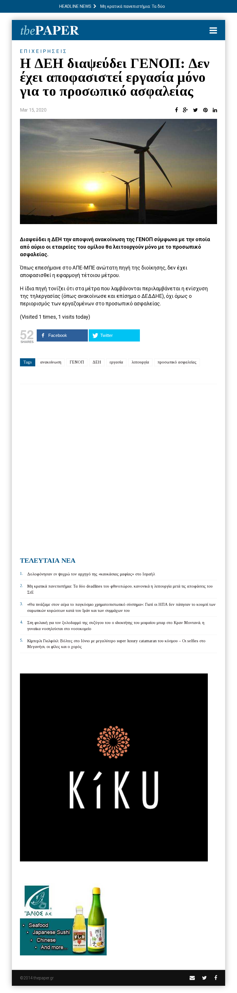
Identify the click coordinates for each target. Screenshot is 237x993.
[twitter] (204, 978)
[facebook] (215, 978)
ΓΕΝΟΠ (77, 362)
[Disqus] (118, 468)
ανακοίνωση (50, 362)
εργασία (116, 362)
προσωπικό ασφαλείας (177, 362)
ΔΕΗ (96, 362)
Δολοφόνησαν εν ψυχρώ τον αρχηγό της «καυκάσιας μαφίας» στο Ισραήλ (91, 574)
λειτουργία (140, 362)
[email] (192, 978)
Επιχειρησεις (44, 51)
